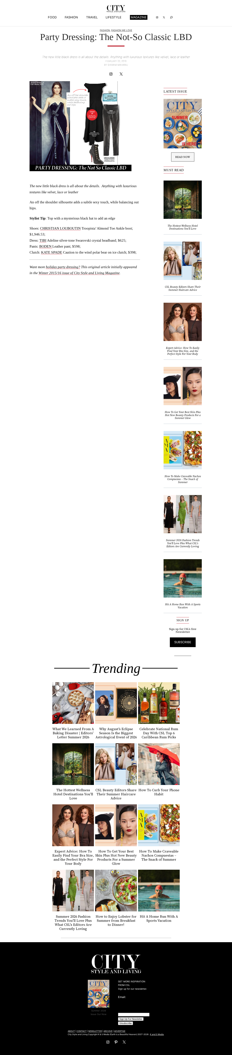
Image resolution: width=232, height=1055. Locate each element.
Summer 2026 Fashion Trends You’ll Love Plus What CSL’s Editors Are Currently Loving (183, 543)
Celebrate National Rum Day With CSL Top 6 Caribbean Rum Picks (158, 733)
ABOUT (71, 1031)
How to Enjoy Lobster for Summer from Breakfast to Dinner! (116, 920)
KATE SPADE (51, 252)
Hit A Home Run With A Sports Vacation (182, 606)
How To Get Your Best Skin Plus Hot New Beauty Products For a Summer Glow (183, 415)
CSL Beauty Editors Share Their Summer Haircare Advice (183, 288)
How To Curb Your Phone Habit (158, 792)
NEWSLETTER (95, 1031)
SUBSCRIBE (182, 642)
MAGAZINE (139, 17)
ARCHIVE (108, 1031)
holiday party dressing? (63, 267)
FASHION (105, 30)
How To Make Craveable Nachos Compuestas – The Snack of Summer (183, 479)
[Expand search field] (171, 17)
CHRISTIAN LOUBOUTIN (60, 228)
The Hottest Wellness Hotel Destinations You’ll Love (183, 227)
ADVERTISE (119, 1031)
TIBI (42, 240)
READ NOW (182, 157)
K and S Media (157, 1034)
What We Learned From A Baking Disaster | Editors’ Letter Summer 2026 (73, 733)
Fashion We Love (121, 30)
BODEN (45, 246)
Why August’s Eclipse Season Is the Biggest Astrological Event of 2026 (116, 733)
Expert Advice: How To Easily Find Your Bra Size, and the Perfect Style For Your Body (182, 350)
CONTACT (82, 1031)
